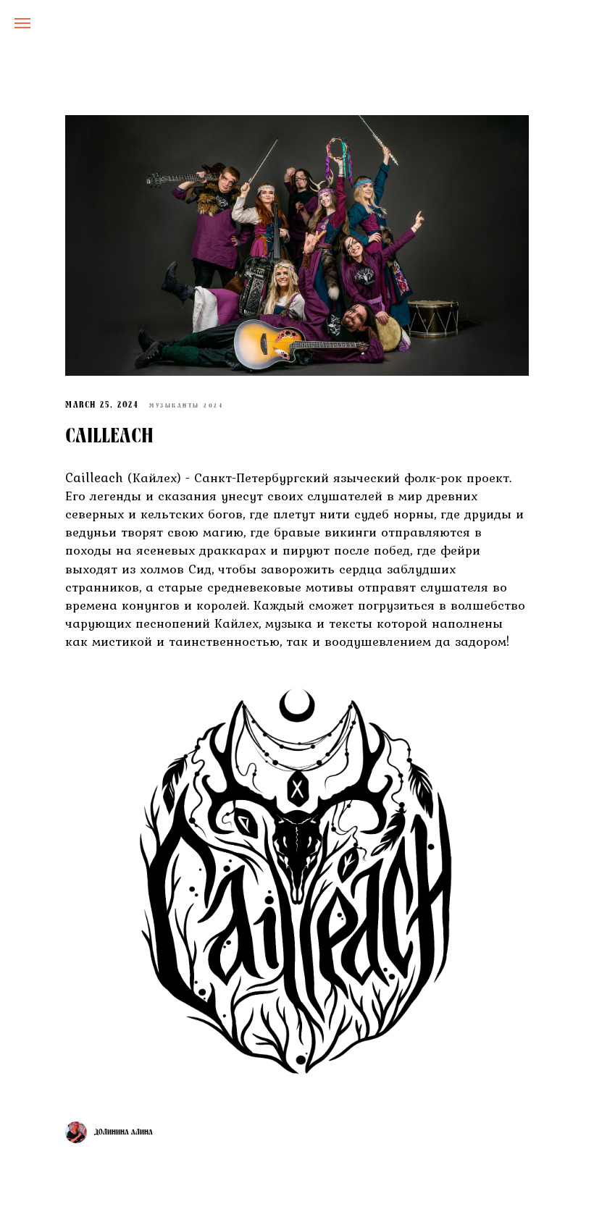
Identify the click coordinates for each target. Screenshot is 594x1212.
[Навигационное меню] (22, 23)
